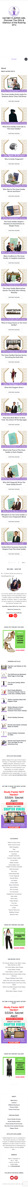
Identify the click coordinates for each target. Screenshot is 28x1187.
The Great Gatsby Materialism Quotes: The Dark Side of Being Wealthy (14, 290)
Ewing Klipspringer (14, 873)
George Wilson (14, 878)
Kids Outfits (14, 896)
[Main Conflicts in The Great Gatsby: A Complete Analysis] (14, 237)
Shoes (14, 907)
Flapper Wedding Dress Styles (14, 978)
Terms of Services (14, 1109)
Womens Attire (14, 914)
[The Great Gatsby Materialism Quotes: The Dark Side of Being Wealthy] (14, 270)
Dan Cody (14, 871)
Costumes (14, 854)
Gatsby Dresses (14, 862)
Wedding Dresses (14, 912)
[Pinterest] (15, 615)
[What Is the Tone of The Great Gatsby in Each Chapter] (14, 431)
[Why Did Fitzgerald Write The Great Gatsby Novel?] (14, 464)
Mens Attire (14, 898)
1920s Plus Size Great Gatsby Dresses (14, 980)
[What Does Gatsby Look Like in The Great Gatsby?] (14, 108)
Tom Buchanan (14, 892)
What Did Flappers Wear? (14, 387)
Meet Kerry (14, 1100)
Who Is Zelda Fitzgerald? (14, 159)
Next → (24, 562)
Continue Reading (14, 101)
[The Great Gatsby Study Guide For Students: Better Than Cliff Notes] (14, 76)
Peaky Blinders (14, 901)
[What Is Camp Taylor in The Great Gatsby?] (14, 304)
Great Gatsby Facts (14, 865)
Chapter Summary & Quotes (14, 866)
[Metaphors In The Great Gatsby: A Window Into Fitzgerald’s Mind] (14, 496)
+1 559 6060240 (15, 1166)
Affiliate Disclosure (14, 1105)
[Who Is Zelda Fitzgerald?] (14, 140)
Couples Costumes (14, 855)
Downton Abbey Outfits (14, 858)
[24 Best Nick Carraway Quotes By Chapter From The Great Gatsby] (14, 528)
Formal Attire (14, 860)
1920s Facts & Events (14, 845)
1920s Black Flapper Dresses (14, 991)
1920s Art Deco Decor (14, 842)
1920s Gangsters (14, 847)
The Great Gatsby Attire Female (14, 967)
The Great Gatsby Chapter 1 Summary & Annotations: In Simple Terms (14, 224)
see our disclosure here (19, 775)
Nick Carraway (14, 889)
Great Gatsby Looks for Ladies (14, 972)
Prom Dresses (14, 905)
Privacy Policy (14, 1107)
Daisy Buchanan (14, 869)
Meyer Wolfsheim (14, 885)
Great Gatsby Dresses (14, 969)
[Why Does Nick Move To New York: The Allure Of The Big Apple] (14, 399)
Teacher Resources (14, 910)
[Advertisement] (14, 42)
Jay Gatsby (14, 880)
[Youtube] (11, 615)
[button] (14, 59)
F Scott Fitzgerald (14, 876)
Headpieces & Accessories (14, 894)
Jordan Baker (14, 882)
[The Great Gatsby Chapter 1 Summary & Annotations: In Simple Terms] (14, 203)
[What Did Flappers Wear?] (14, 369)
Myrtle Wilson (14, 887)
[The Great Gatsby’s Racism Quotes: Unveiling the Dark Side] (14, 336)
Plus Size (14, 903)
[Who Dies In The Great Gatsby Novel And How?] (14, 171)
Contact (14, 1102)
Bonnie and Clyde (14, 851)
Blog (14, 849)
